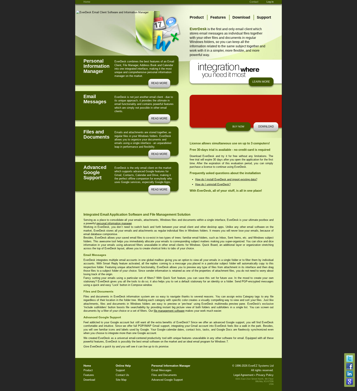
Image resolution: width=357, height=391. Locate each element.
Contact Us (122, 375)
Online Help (123, 365)
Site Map (121, 379)
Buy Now (238, 126)
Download (241, 17)
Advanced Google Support (167, 379)
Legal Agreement (243, 375)
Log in (270, 1)
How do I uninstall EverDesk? (213, 184)
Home (86, 1)
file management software (169, 310)
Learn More (261, 81)
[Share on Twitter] (349, 360)
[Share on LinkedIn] (349, 376)
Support (264, 17)
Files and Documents (164, 375)
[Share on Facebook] (349, 368)
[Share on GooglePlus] (349, 383)
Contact (254, 1)
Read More (159, 83)
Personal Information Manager (170, 365)
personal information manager (114, 223)
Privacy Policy (265, 375)
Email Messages (161, 370)
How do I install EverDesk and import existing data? (226, 179)
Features (218, 17)
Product (197, 17)
